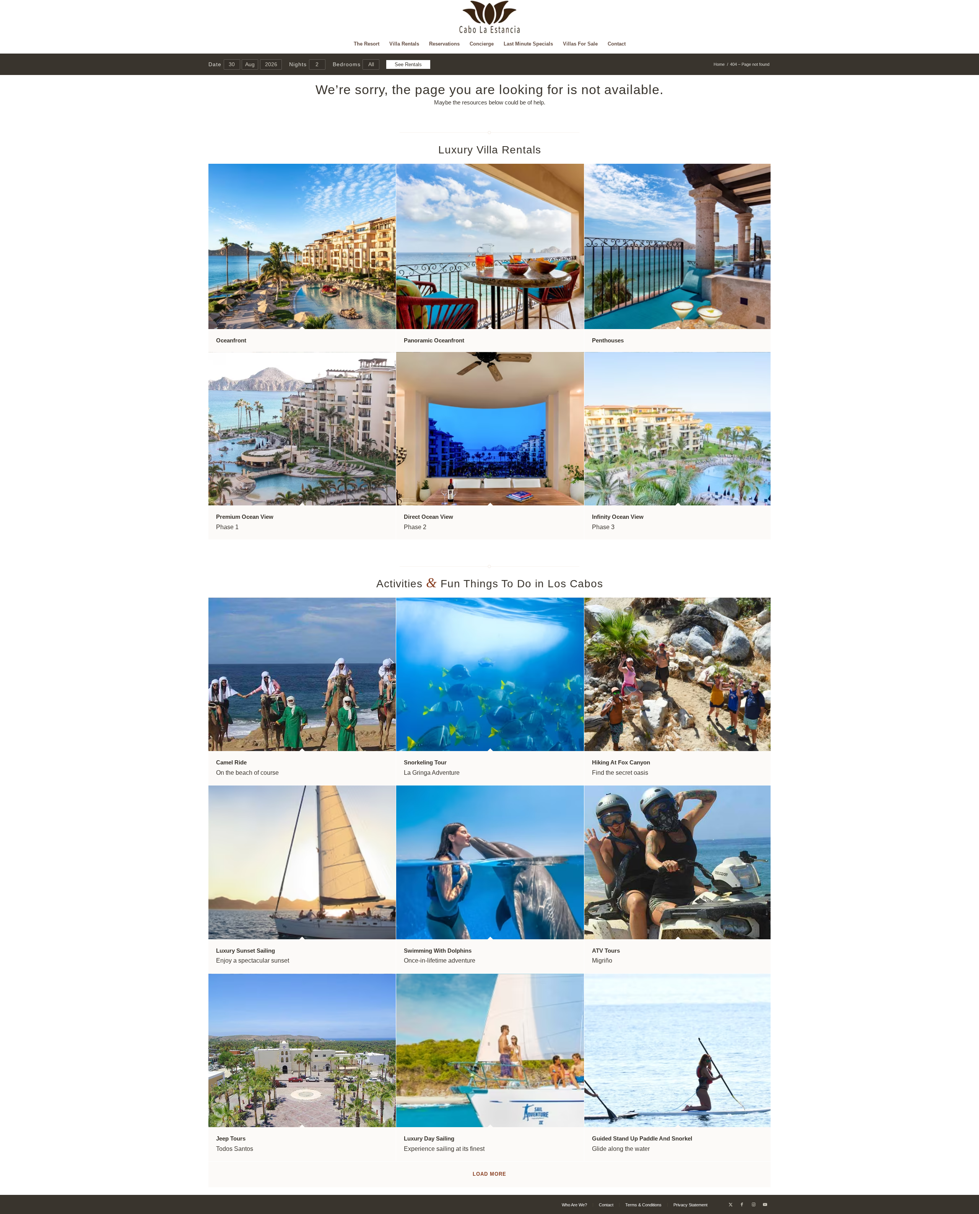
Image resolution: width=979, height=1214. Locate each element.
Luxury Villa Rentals (489, 150)
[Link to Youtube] (765, 1204)
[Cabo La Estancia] (489, 17)
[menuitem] (366, 44)
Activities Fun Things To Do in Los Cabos (489, 584)
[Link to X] (730, 1204)
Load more (489, 1174)
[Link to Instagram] (753, 1204)
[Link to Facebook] (742, 1204)
